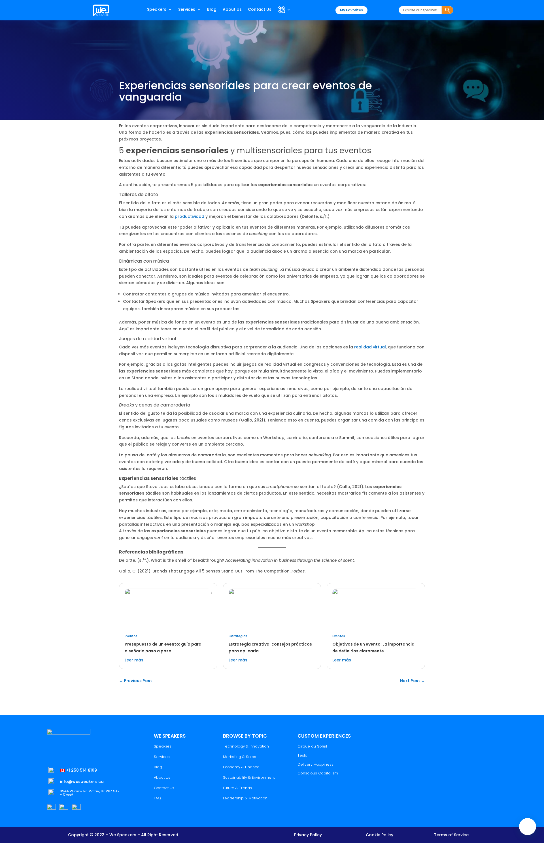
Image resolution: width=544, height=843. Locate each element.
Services (186, 9)
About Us (232, 9)
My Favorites (351, 10)
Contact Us (259, 9)
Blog (211, 9)
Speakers (156, 9)
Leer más (134, 660)
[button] (527, 826)
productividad (189, 216)
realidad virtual (370, 347)
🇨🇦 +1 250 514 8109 (78, 770)
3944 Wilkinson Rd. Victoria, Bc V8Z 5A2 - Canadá (90, 793)
